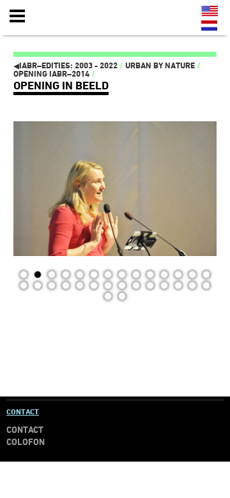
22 (122, 285)
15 (23, 285)
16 (38, 285)
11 (164, 274)
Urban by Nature (160, 65)
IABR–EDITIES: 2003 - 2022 (65, 65)
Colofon (25, 442)
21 (108, 285)
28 (206, 285)
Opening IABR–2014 (51, 74)
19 (80, 285)
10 (150, 274)
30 (122, 296)
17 (52, 285)
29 (108, 296)
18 (66, 285)
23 (136, 285)
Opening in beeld (61, 85)
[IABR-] (85, 16)
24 (150, 285)
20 (94, 285)
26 (178, 285)
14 (206, 274)
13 (192, 274)
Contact (22, 411)
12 (178, 274)
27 (192, 285)
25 (164, 285)
